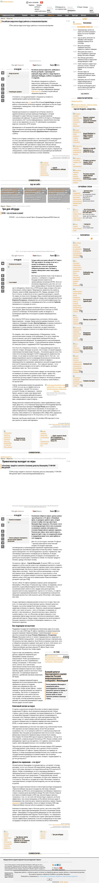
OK (49, 879)
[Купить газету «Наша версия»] (27, 3)
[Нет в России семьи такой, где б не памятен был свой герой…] (77, 231)
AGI (29, 102)
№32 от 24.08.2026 (33, 2)
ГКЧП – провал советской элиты (50, 13)
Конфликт (41, 15)
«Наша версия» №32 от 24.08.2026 (61, 424)
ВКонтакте (58, 865)
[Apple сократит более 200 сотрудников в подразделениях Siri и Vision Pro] (45, 438)
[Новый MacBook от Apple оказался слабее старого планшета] (77, 153)
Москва (83, 15)
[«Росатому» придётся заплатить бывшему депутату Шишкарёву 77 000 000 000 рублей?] (8, 439)
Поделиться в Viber (2, 92)
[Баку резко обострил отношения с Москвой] (77, 364)
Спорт (67, 15)
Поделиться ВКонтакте (2, 72)
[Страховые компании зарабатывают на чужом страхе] (77, 397)
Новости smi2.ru (6, 457)
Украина (24, 15)
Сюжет (84, 19)
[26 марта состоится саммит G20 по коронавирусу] (77, 179)
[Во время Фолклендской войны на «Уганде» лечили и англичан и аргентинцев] (45, 169)
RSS (53, 865)
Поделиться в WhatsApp (2, 89)
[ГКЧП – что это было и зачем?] (45, 835)
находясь (15, 803)
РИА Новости (36, 91)
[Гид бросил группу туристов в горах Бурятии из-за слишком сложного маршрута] (8, 840)
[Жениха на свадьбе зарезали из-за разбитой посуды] (77, 167)
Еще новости (85, 94)
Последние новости (85, 27)
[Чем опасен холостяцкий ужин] (77, 244)
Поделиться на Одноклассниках (2, 85)
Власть (33, 15)
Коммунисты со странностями (72, 12)
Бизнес (60, 15)
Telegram (55, 865)
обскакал (54, 633)
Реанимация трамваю (15, 92)
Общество (51, 15)
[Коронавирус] (77, 23)
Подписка (31, 5)
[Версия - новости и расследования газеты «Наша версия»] (13, 5)
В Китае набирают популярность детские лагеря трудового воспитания (17, 539)
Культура (75, 15)
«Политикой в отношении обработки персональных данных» (58, 876)
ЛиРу (60, 865)
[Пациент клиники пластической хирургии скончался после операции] (77, 136)
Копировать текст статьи (2, 100)
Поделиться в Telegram (2, 96)
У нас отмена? (13, 282)
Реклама (39, 5)
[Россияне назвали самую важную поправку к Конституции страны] (77, 193)
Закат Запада (92, 11)
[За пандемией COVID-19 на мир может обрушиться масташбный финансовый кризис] (77, 215)
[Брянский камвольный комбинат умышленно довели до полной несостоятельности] (77, 350)
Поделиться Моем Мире (2, 79)
